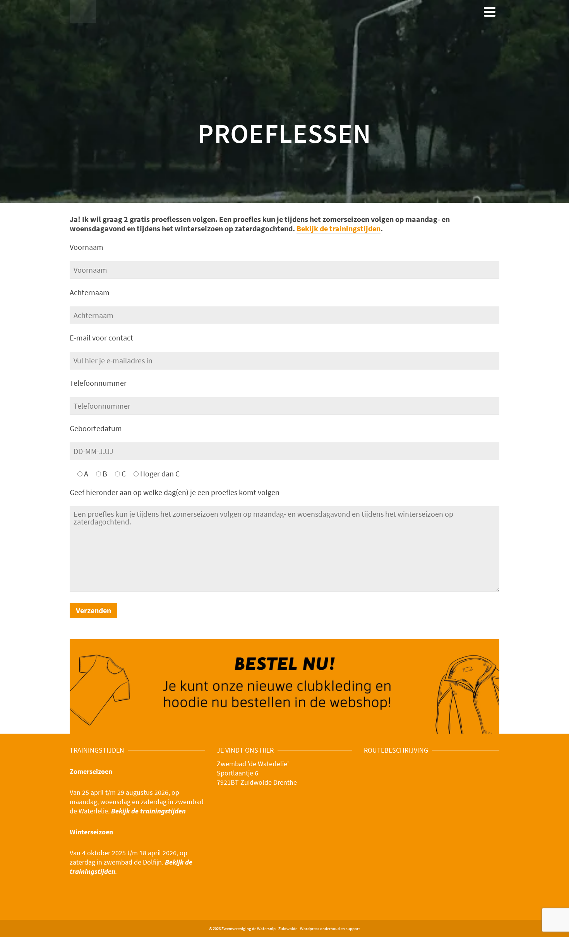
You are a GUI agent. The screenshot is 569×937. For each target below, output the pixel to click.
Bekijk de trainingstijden (338, 228)
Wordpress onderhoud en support (330, 928)
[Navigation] (489, 11)
